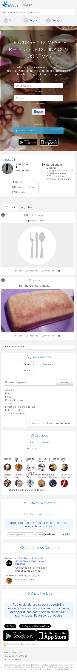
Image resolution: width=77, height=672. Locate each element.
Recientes (48, 364)
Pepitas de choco (14, 400)
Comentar (49, 271)
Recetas (10, 207)
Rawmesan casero (29, 575)
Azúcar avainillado (14, 413)
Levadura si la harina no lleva (20, 407)
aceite (8, 403)
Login (28, 4)
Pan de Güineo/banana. (34, 285)
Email (40, 514)
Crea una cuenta (26, 130)
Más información (62, 669)
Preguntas (25, 207)
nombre (46, 423)
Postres (36, 280)
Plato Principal (36, 215)
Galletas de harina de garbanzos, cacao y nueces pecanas (30, 561)
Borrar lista (29, 514)
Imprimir (50, 514)
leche (8, 396)
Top (31, 442)
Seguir (18, 182)
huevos (9, 393)
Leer (20, 271)
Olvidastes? (38, 104)
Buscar (64, 383)
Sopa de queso (34, 220)
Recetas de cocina (11, 4)
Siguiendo (32, 448)
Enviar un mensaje (24, 187)
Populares (29, 364)
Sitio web (20, 192)
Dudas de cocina (12, 659)
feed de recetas (28, 644)
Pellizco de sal (12, 410)
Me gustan (29, 370)
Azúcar (9, 390)
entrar (38, 111)
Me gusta (33, 271)
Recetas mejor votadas (15, 656)
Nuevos (45, 442)
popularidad (61, 423)
